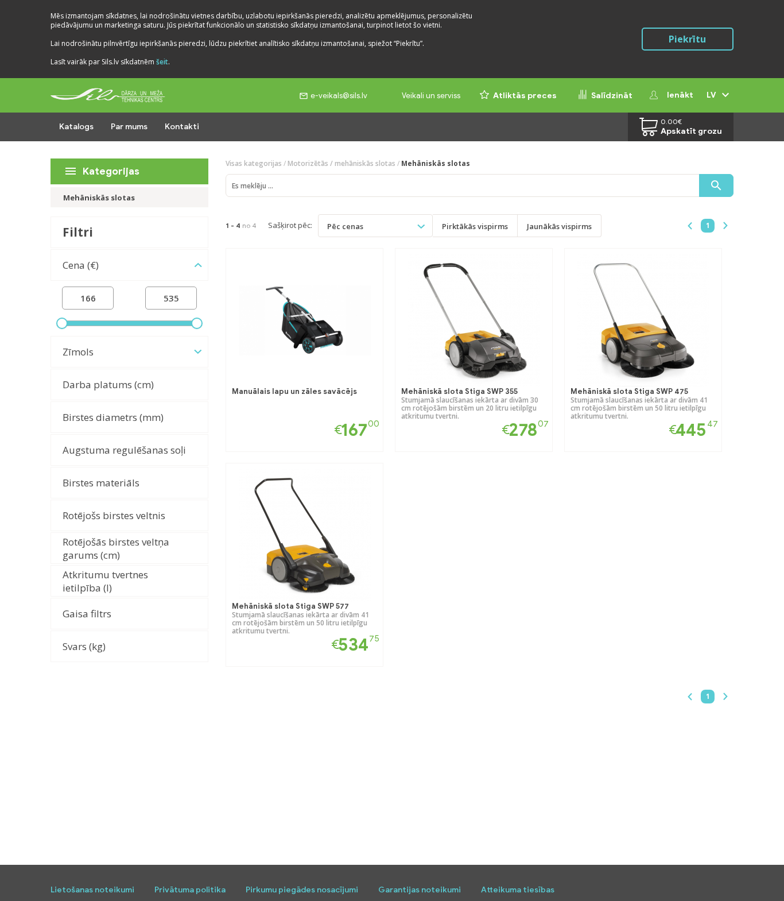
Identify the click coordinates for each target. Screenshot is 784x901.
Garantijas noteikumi (419, 890)
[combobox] (375, 225)
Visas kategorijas (254, 163)
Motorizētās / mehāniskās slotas (341, 163)
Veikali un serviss (431, 95)
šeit (162, 62)
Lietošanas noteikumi (92, 890)
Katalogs (76, 127)
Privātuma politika (190, 890)
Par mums (129, 127)
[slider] (62, 323)
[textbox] (352, 225)
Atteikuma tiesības (517, 890)
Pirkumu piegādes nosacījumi (302, 890)
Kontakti (182, 127)
